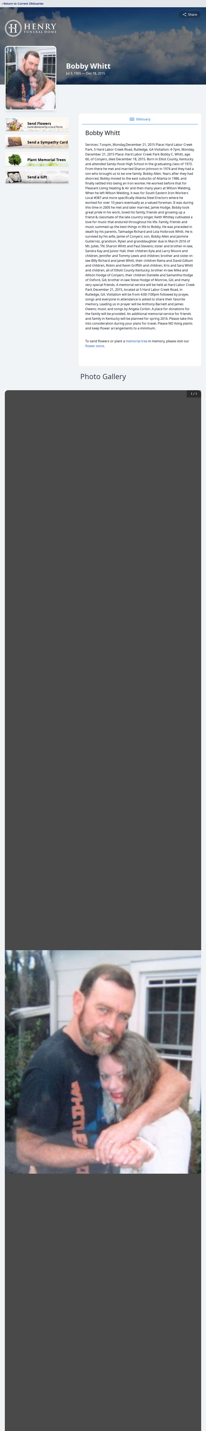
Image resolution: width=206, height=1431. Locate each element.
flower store (94, 346)
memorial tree (136, 341)
